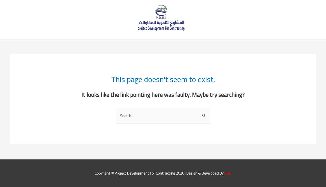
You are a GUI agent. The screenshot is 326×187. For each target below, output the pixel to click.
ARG (227, 173)
